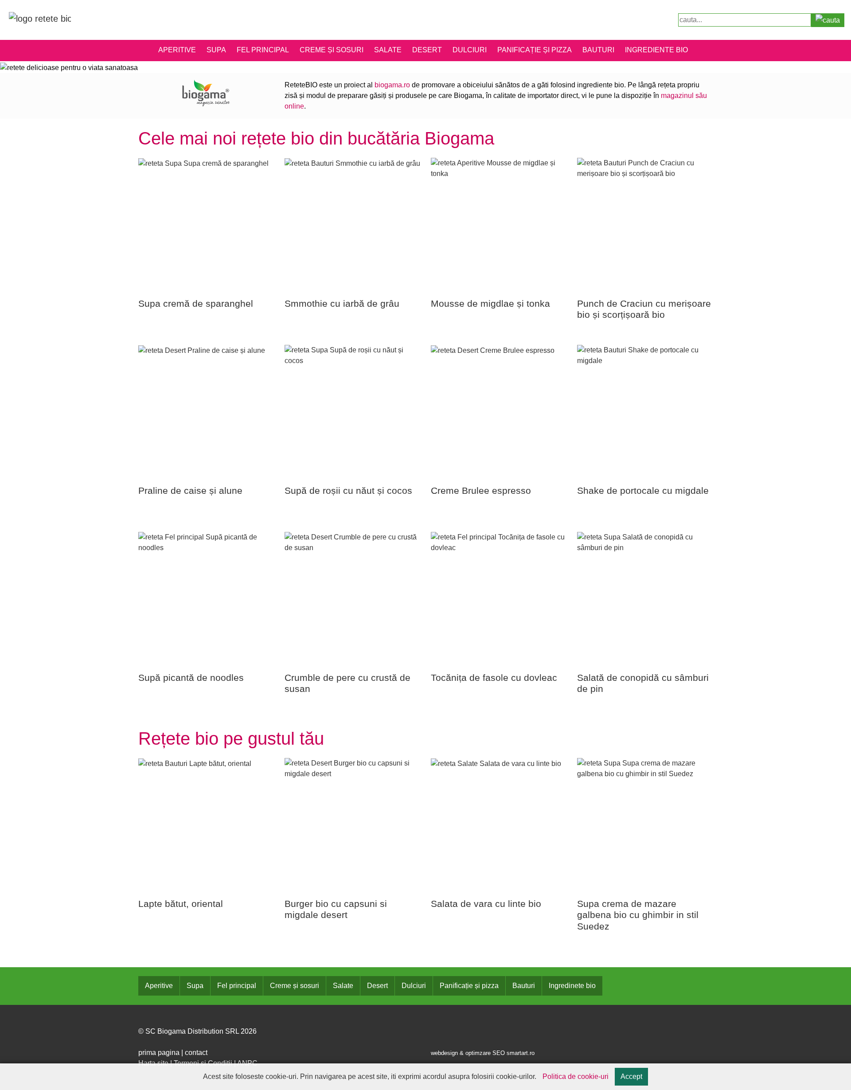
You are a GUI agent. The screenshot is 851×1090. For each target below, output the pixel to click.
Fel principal (263, 50)
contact (196, 1052)
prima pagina (159, 1052)
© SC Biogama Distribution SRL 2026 (197, 1031)
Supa (216, 50)
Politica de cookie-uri (576, 1076)
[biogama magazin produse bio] (206, 92)
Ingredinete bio (572, 985)
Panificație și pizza (534, 50)
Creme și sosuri (331, 50)
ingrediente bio (656, 50)
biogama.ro (392, 85)
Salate (388, 50)
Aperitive (177, 50)
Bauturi (598, 50)
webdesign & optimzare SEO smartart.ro (483, 1053)
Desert (427, 50)
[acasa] (40, 18)
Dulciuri (470, 50)
